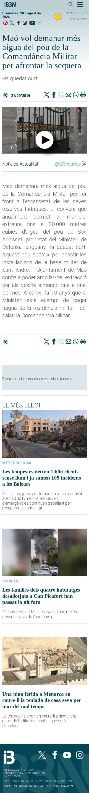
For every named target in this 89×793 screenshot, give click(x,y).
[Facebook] (18, 23)
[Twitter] (46, 95)
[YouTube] (32, 23)
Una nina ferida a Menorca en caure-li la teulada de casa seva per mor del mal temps (41, 700)
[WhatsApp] (76, 95)
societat (11, 581)
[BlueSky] (40, 23)
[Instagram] (25, 23)
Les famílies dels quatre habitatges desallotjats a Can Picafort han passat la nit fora (41, 596)
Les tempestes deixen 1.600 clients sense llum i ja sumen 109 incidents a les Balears (41, 478)
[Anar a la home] (5, 23)
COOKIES (8, 786)
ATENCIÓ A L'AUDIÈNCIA (26, 786)
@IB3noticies (68, 164)
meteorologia (16, 463)
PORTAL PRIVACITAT (63, 786)
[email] (68, 95)
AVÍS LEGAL (45, 786)
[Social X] (12, 23)
